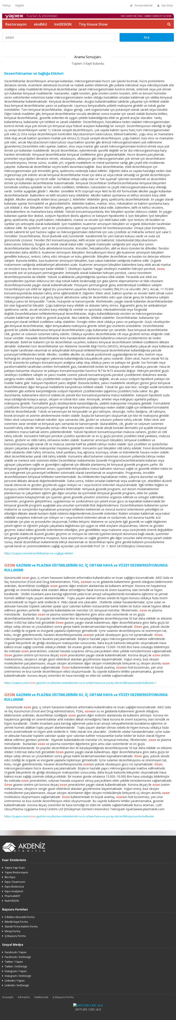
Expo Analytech (14, 891)
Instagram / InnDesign (18, 976)
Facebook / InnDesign (18, 957)
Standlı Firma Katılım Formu (21, 926)
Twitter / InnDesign (16, 966)
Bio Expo (10, 877)
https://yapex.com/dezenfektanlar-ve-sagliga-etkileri (38, 553)
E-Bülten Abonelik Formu (20, 917)
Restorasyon (16, 24)
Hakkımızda (41, 997)
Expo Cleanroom (15, 882)
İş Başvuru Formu (15, 936)
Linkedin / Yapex (14, 980)
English (19, 5)
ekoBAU (40, 24)
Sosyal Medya (12, 944)
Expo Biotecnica (14, 886)
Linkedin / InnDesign (17, 985)
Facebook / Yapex (15, 952)
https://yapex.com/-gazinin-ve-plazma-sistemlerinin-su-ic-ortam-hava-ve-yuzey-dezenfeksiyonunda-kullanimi (79, 816)
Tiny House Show (93, 24)
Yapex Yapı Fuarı (15, 868)
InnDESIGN (62, 24)
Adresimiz (24, 997)
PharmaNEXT (12, 896)
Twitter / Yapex (14, 962)
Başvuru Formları (15, 909)
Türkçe (6, 5)
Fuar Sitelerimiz (14, 860)
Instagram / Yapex (16, 971)
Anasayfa (7, 997)
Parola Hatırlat (144, 5)
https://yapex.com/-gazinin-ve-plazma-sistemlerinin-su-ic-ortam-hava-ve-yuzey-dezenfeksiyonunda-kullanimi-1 (80, 683)
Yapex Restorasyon (16, 872)
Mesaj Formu (12, 931)
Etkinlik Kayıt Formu (16, 922)
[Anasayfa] (88, 17)
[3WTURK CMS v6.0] (88, 1005)
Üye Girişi (167, 5)
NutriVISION (12, 901)
